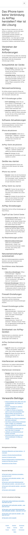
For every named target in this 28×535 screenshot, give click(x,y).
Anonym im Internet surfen (9, 457)
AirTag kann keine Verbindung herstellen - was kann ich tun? (13, 501)
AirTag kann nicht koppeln (8, 490)
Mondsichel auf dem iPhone (9, 463)
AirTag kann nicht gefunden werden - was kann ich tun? (13, 506)
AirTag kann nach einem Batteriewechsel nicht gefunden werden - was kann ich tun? (14, 510)
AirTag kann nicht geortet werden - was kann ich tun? (13, 514)
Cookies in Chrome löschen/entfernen (12, 455)
